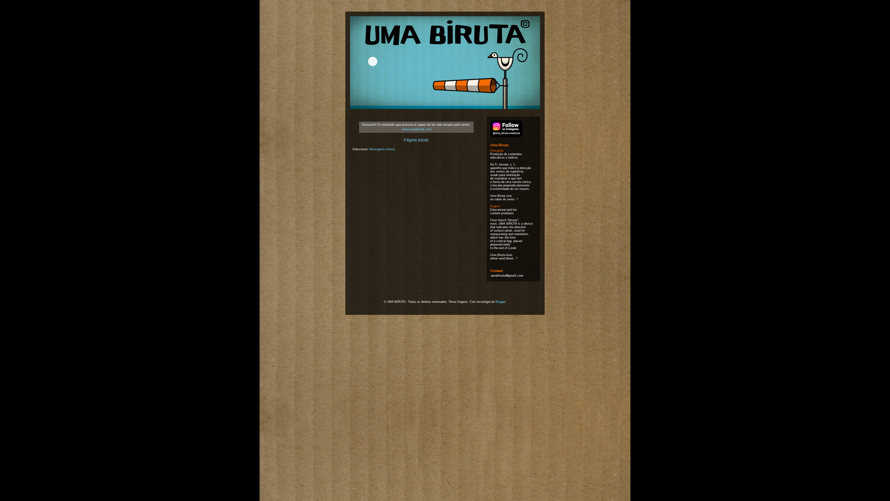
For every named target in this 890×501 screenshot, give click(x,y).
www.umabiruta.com (417, 129)
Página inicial (416, 140)
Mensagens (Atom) (382, 149)
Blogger (500, 301)
